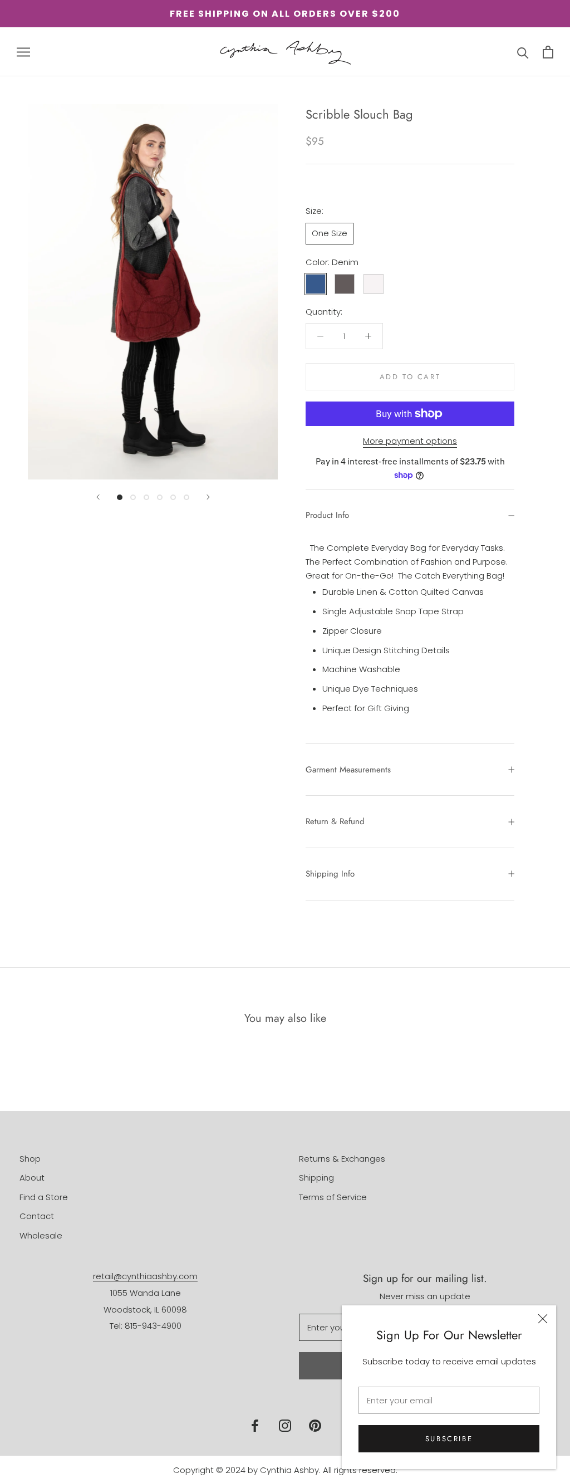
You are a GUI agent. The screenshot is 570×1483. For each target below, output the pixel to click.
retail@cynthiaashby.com (145, 1276)
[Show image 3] (146, 497)
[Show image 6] (186, 497)
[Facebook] (255, 1425)
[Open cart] (548, 52)
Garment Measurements (348, 769)
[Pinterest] (315, 1425)
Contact (36, 1216)
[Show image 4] (160, 497)
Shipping (316, 1177)
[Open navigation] (23, 51)
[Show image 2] (133, 497)
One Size (329, 233)
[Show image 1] (119, 497)
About (32, 1177)
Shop (30, 1158)
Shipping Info (330, 874)
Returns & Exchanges (342, 1158)
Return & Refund (335, 821)
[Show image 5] (173, 497)
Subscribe (449, 1438)
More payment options (410, 441)
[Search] (523, 52)
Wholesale (40, 1235)
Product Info (327, 515)
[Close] (543, 1319)
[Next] (208, 497)
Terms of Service (333, 1197)
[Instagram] (285, 1425)
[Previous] (98, 497)
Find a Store (43, 1197)
